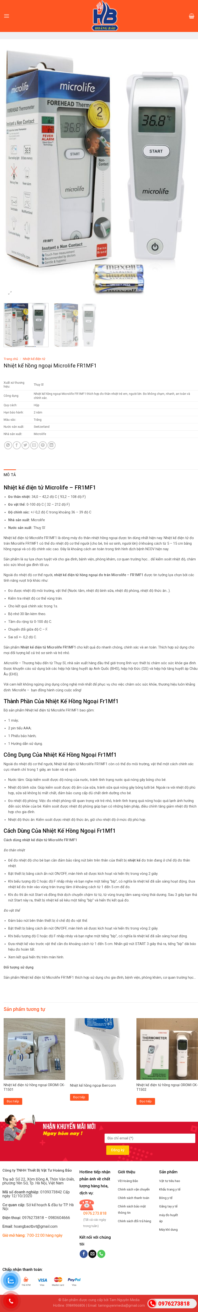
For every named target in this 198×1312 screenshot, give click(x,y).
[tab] (10, 475)
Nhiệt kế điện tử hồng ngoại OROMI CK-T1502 (167, 1087)
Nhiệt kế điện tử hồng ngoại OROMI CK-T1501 (34, 1087)
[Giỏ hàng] (191, 16)
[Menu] (6, 16)
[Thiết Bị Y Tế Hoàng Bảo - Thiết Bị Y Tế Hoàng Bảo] (99, 16)
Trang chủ (11, 359)
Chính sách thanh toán (133, 1198)
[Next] (188, 170)
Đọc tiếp (13, 1101)
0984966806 (75, 1306)
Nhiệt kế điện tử (34, 359)
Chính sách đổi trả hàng (134, 1221)
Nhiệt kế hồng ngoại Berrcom (93, 1085)
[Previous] (13, 170)
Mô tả (10, 475)
